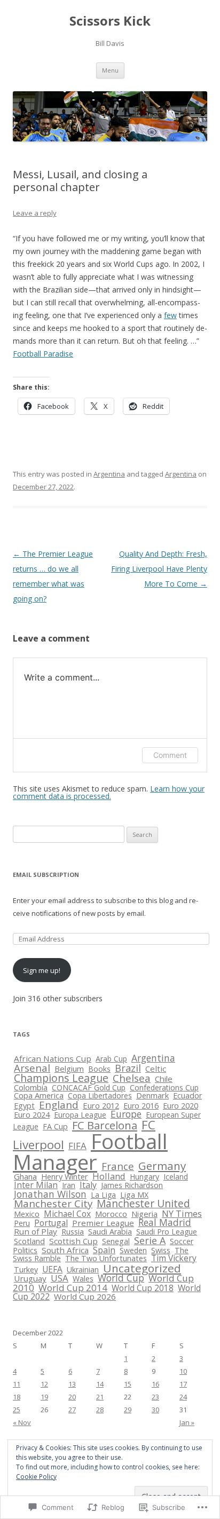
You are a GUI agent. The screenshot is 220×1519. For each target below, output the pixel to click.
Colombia (31, 1087)
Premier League (103, 1222)
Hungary (144, 1177)
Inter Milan (36, 1185)
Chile (163, 1078)
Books (99, 1069)
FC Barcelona (104, 1125)
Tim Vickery (174, 1258)
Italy (88, 1185)
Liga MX (134, 1195)
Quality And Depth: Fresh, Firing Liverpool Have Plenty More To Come (159, 569)
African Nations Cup (52, 1058)
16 (155, 1384)
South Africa (65, 1250)
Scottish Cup (73, 1241)
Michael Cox (67, 1214)
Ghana (25, 1176)
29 (127, 1409)
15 (127, 1384)
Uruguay (30, 1278)
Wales (83, 1278)
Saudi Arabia (110, 1232)
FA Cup (55, 1126)
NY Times (182, 1213)
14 (100, 1384)
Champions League (61, 1078)
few (170, 315)
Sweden (133, 1250)
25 (16, 1409)
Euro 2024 (32, 1115)
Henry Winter (64, 1177)
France (117, 1166)
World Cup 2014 (72, 1287)
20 (72, 1397)
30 (155, 1409)
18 (16, 1397)
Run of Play (35, 1231)
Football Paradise (43, 354)
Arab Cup (111, 1059)
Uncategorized (142, 1268)
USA (59, 1278)
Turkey (26, 1269)
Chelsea (132, 1078)
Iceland (175, 1177)
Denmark (152, 1095)
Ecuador (187, 1095)
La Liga (103, 1195)
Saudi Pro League (166, 1232)
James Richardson (132, 1185)
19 (44, 1397)
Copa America (39, 1095)
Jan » (186, 1422)
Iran (68, 1185)
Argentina (109, 474)
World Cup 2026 (85, 1296)
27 (72, 1409)
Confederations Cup (164, 1087)
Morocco (111, 1213)
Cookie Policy (36, 1476)
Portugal (51, 1223)
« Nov (22, 1422)
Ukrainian (83, 1269)
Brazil (128, 1068)
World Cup (121, 1277)
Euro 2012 (101, 1105)
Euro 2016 (141, 1106)
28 (100, 1409)
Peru (22, 1223)
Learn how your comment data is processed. (109, 792)
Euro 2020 (180, 1106)
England (58, 1104)
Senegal (116, 1241)
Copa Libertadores (100, 1095)
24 (183, 1397)
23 (155, 1397)
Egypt (24, 1106)
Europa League (80, 1115)
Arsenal (32, 1068)
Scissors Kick (110, 21)
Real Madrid (164, 1222)
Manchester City (53, 1204)
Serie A (150, 1240)
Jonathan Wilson (50, 1194)
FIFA (77, 1146)
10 (183, 1371)
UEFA (52, 1269)
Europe (126, 1113)
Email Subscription (46, 875)
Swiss (160, 1250)
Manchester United (143, 1204)
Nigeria (144, 1213)
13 (72, 1384)
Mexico (27, 1213)
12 (44, 1384)
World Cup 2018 (143, 1288)
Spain (104, 1250)
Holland (108, 1176)
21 (100, 1397)
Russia (72, 1232)
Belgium (69, 1068)
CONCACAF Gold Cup (88, 1087)
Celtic (155, 1068)
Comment (170, 755)
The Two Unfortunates (106, 1258)
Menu (110, 70)
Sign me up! (41, 970)
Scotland (29, 1241)
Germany (162, 1165)
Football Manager (90, 1151)
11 (16, 1384)
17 (183, 1384)
